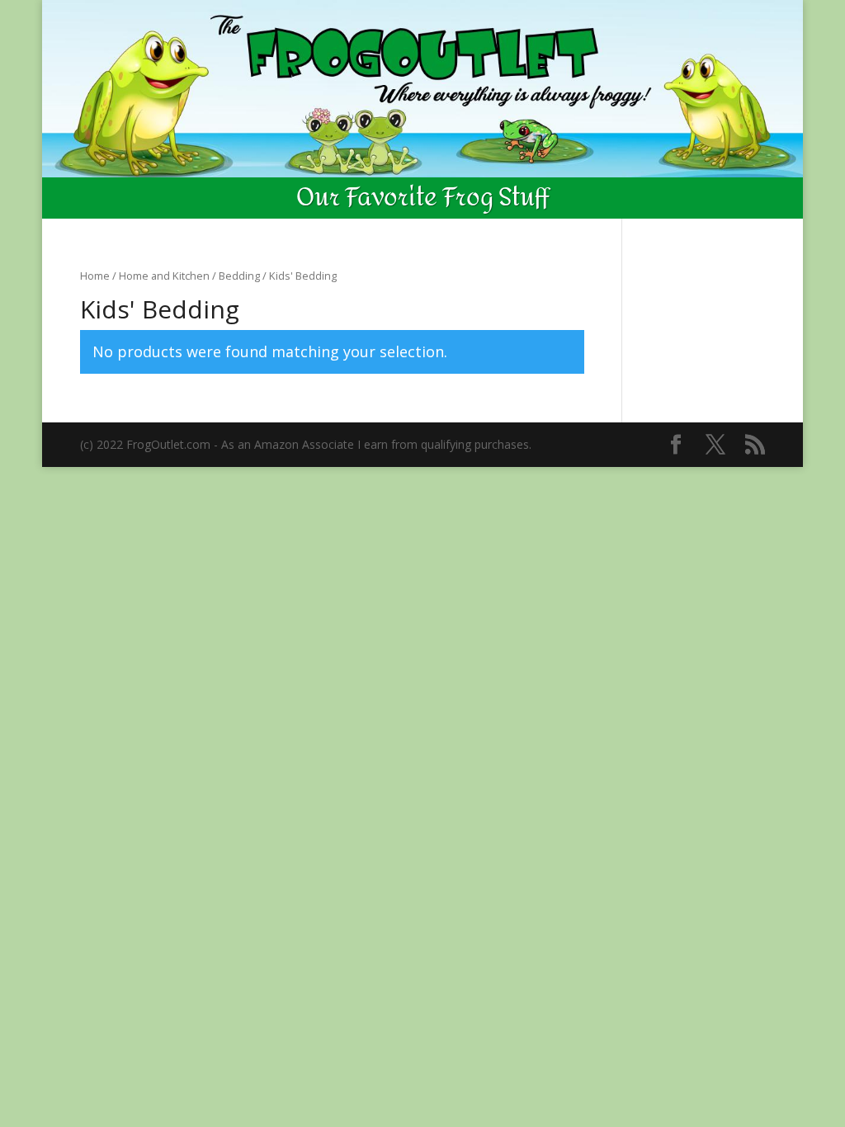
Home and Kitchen (164, 275)
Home (95, 275)
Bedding (239, 275)
